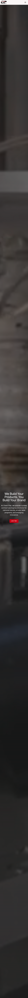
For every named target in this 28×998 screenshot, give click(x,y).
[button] (25, 2)
